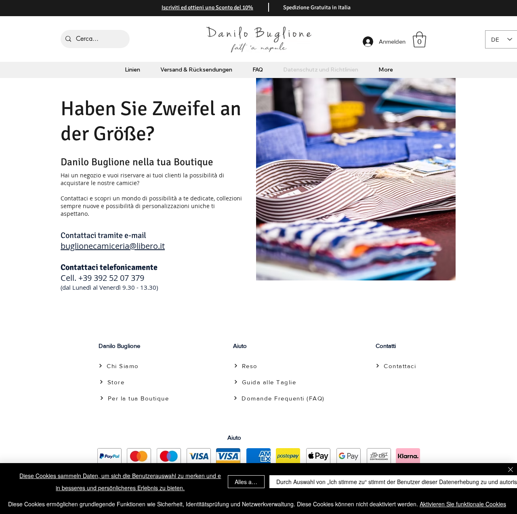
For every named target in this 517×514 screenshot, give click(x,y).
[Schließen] (510, 470)
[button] (419, 39)
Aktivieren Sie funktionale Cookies (463, 504)
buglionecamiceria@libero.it (113, 245)
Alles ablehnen (250, 482)
